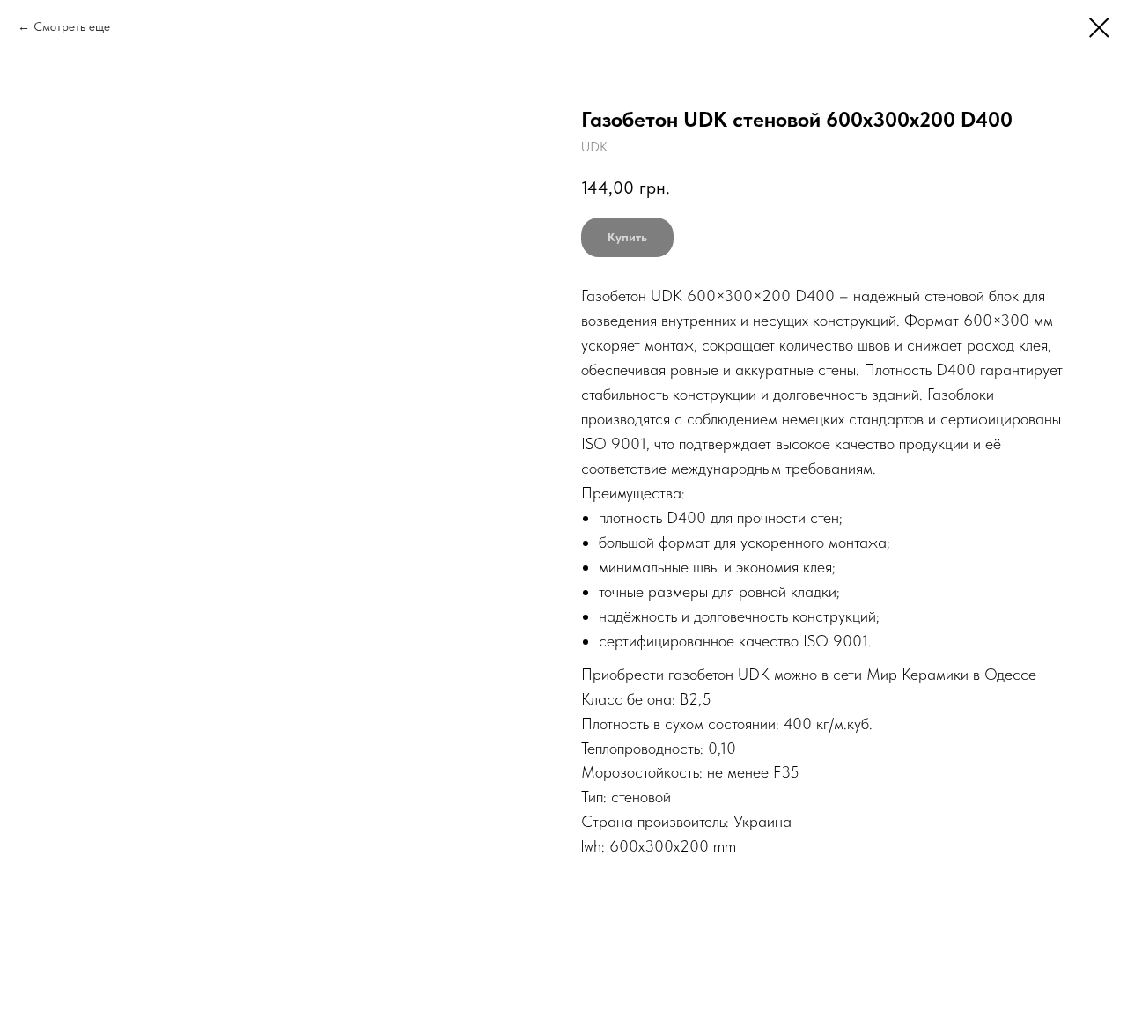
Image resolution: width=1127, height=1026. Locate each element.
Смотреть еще (71, 26)
